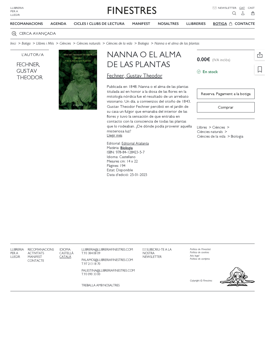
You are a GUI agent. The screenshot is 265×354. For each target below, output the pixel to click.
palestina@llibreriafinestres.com (108, 270)
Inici (13, 43)
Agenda (58, 24)
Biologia (144, 43)
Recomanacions (26, 24)
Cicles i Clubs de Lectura (99, 24)
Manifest (141, 24)
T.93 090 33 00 (91, 274)
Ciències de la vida (119, 43)
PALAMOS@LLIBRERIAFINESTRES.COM (107, 259)
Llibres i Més (45, 43)
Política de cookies (199, 252)
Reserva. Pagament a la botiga (226, 94)
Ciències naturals (89, 43)
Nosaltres (168, 24)
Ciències (66, 43)
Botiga (220, 24)
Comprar (225, 107)
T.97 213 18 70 (91, 263)
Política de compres (200, 259)
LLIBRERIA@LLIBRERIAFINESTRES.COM (107, 249)
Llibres (202, 127)
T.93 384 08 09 (91, 253)
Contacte (245, 24)
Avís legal (194, 255)
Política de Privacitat (200, 249)
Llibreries (195, 24)
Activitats (36, 253)
